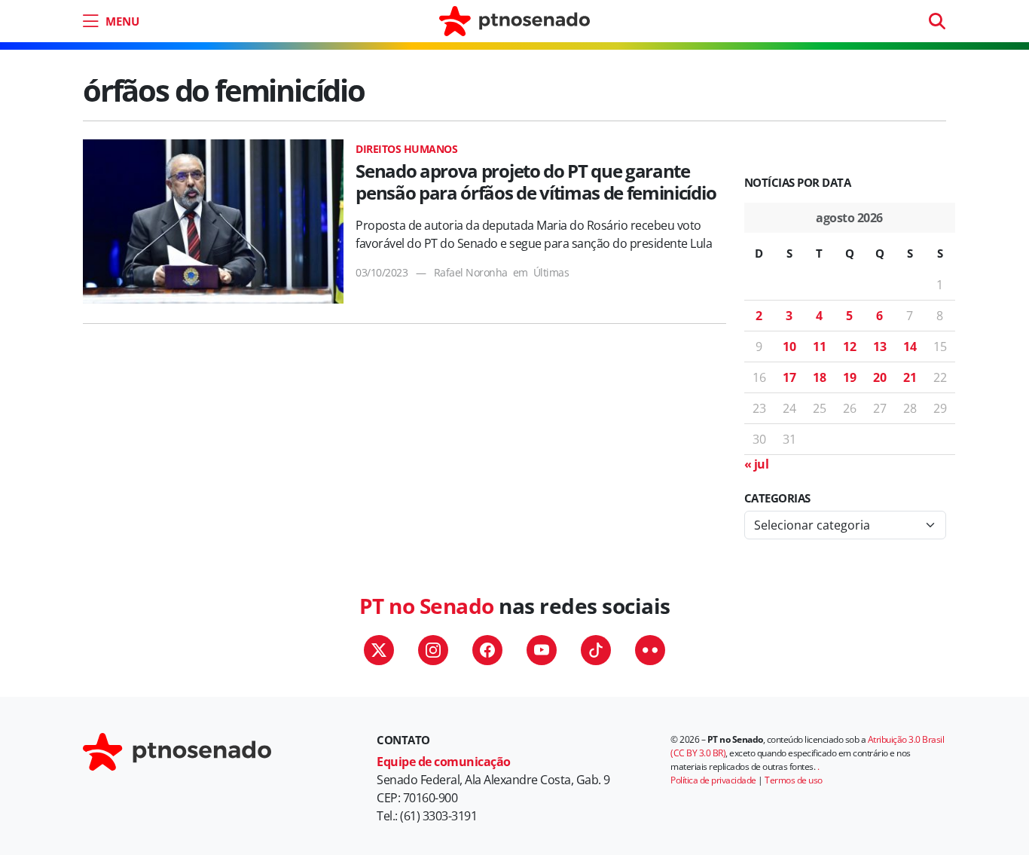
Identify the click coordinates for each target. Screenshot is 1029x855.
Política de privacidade (713, 780)
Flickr (650, 650)
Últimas (551, 272)
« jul (756, 464)
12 (849, 346)
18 (819, 377)
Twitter (379, 650)
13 (879, 346)
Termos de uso (794, 780)
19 (849, 377)
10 (789, 346)
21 (909, 377)
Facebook (487, 650)
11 (819, 346)
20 (879, 377)
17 (789, 377)
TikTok (596, 650)
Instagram (433, 650)
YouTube (542, 650)
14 (909, 346)
